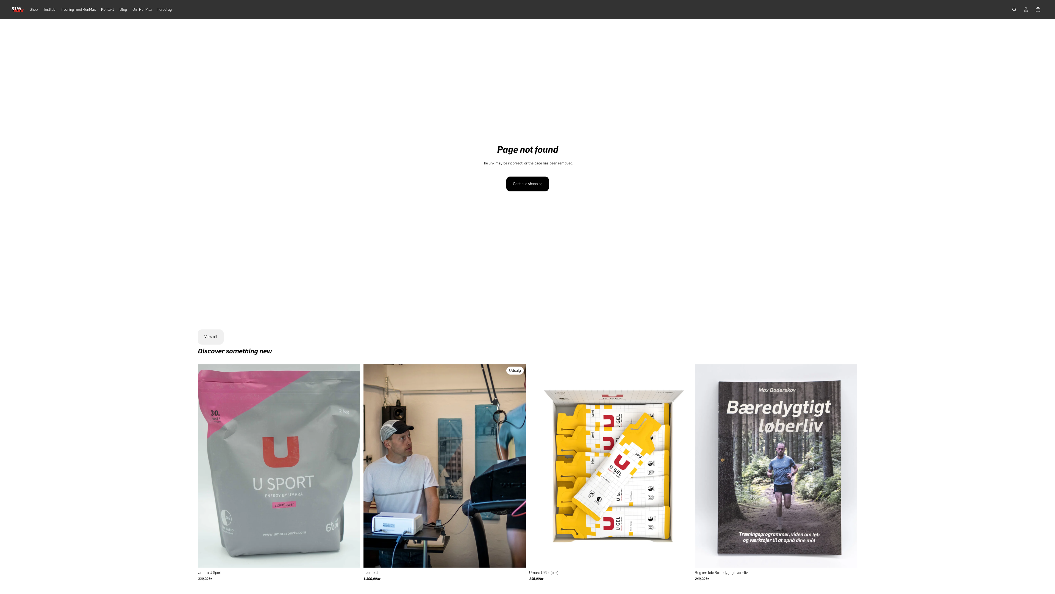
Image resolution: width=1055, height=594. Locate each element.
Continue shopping (527, 184)
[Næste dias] (352, 466)
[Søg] (1014, 10)
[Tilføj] (849, 559)
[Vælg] (352, 559)
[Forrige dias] (206, 466)
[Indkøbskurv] (1038, 10)
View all (210, 336)
